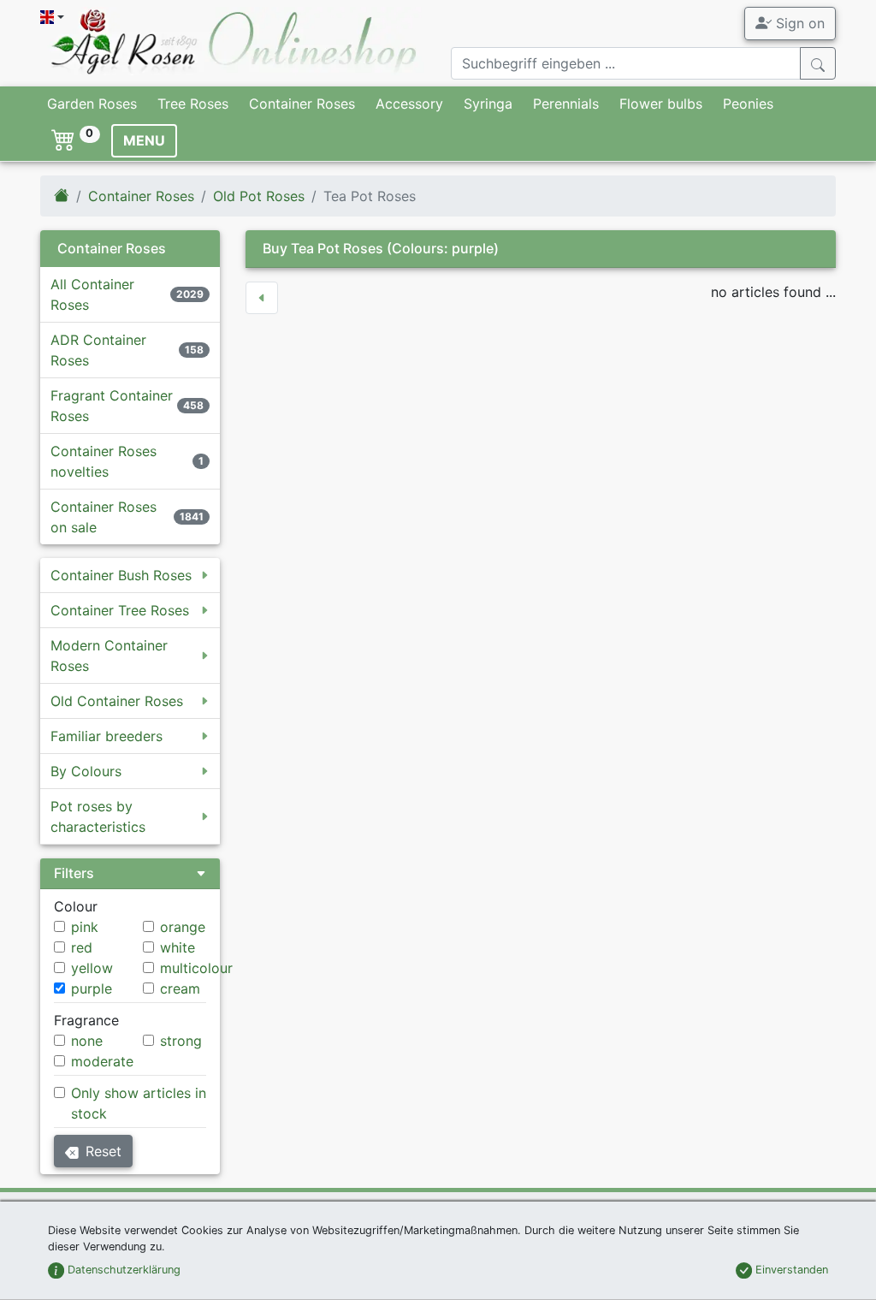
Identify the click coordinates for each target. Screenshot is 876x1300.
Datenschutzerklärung (122, 1269)
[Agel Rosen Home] (61, 196)
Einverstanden (790, 1269)
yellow (92, 967)
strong (181, 1040)
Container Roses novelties (103, 461)
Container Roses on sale (103, 517)
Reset (103, 1151)
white (177, 947)
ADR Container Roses (98, 350)
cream (180, 988)
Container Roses (302, 103)
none (87, 1040)
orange (182, 926)
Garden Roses (92, 103)
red (81, 947)
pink (84, 926)
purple (91, 988)
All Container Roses (92, 294)
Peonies (748, 103)
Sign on (798, 23)
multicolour (196, 967)
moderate (102, 1061)
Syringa (488, 103)
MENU (144, 140)
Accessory (409, 103)
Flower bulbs (660, 103)
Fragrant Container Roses (111, 405)
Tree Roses (192, 103)
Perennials (566, 103)
